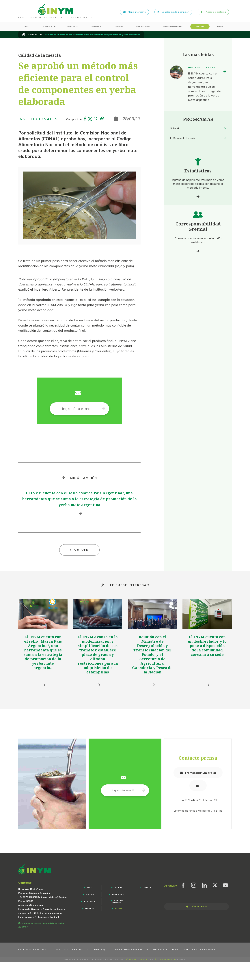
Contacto (221, 26)
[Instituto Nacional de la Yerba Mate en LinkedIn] (204, 885)
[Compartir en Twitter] (90, 119)
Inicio (26, 26)
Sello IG (174, 128)
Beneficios (96, 26)
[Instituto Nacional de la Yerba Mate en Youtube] (225, 885)
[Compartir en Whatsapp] (95, 119)
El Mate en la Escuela (182, 138)
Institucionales (38, 119)
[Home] (55, 9)
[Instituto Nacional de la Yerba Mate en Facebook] (183, 885)
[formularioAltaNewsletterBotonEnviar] (143, 790)
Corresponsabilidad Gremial (198, 226)
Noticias (200, 26)
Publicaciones (143, 26)
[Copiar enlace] (101, 118)
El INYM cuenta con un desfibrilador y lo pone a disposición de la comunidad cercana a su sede (207, 645)
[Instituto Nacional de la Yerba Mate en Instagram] (193, 885)
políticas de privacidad (136, 959)
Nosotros (47, 26)
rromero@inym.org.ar (200, 773)
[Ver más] (198, 196)
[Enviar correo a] (198, 785)
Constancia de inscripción (175, 11)
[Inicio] (23, 35)
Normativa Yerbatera (172, 26)
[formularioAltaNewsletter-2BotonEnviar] (103, 408)
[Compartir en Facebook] (85, 119)
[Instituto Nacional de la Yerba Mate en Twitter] (214, 885)
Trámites (119, 26)
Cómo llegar (198, 906)
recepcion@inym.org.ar (31, 905)
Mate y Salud (72, 26)
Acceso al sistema (215, 11)
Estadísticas (198, 171)
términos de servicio (164, 959)
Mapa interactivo (136, 11)
